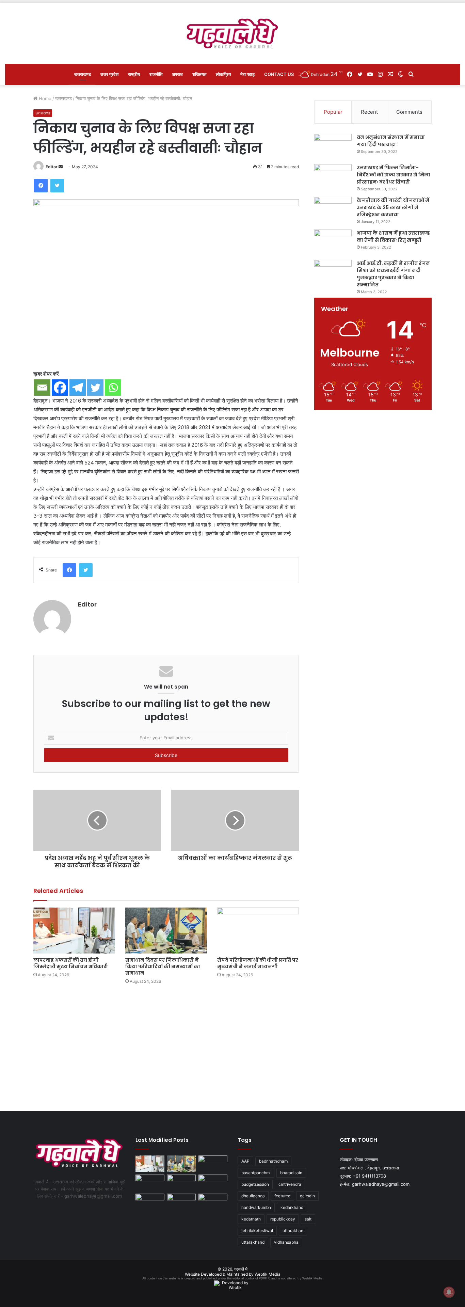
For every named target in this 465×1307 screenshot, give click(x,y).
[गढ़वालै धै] (233, 33)
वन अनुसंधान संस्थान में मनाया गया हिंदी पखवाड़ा (391, 141)
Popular (333, 112)
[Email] (42, 387)
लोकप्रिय (223, 74)
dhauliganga (253, 1195)
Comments (409, 112)
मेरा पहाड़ (247, 74)
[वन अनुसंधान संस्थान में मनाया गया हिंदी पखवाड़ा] (333, 146)
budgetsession (255, 1184)
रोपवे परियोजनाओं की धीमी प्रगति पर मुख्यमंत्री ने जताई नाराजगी (257, 963)
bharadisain (291, 1172)
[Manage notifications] (449, 1292)
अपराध (177, 74)
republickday (282, 1219)
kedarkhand (291, 1207)
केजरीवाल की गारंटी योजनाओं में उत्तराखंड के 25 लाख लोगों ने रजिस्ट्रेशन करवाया (393, 207)
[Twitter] (57, 185)
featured (282, 1195)
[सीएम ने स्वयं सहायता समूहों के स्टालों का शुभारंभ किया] (149, 1202)
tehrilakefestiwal (257, 1230)
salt (308, 1219)
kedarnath (251, 1219)
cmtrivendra (289, 1184)
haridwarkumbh (256, 1207)
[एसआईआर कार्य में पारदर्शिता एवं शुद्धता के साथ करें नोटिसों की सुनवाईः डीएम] (212, 1183)
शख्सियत (199, 74)
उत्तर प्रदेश (109, 74)
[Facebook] (41, 185)
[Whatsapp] (113, 387)
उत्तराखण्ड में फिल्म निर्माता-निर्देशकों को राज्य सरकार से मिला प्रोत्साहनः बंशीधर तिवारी (393, 174)
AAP (245, 1161)
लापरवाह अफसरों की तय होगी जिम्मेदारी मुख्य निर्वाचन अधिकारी (70, 963)
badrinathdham (273, 1161)
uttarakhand (252, 1242)
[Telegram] (77, 387)
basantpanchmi (256, 1172)
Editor (52, 166)
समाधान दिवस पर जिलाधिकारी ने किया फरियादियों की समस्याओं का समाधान (162, 966)
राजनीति (155, 74)
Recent (369, 112)
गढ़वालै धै (240, 1269)
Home (44, 98)
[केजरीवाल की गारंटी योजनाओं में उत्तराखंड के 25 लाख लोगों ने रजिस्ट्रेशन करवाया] (333, 209)
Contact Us (279, 74)
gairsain (307, 1195)
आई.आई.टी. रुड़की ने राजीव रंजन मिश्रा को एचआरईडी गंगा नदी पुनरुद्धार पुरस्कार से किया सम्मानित (393, 274)
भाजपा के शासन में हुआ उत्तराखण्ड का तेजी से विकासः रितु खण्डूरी (393, 236)
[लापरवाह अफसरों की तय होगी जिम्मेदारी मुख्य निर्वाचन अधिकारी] (74, 931)
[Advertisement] (232, 1046)
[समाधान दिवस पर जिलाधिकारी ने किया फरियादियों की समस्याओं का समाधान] (166, 931)
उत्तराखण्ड (82, 74)
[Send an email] (61, 166)
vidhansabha (286, 1242)
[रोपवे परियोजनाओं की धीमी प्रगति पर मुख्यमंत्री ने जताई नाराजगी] (258, 931)
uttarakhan (293, 1230)
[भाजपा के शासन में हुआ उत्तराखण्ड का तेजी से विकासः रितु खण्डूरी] (333, 242)
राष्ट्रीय (134, 74)
